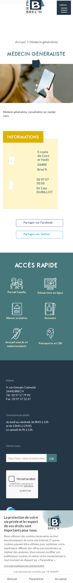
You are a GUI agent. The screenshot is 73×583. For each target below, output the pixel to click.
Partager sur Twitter (37, 234)
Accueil (20, 42)
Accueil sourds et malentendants (16, 344)
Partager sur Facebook (38, 222)
